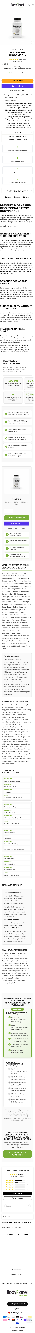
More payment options (17, 90)
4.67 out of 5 (22, 1174)
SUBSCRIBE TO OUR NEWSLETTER (17, 1283)
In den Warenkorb (17, 518)
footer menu (17, 1275)
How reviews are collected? (11, 1227)
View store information (10, 100)
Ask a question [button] (17, 1198)
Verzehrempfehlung (17, 140)
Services (17, 1279)
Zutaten (17, 132)
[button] (14, 59)
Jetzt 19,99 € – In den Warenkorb (17, 1154)
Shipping (14, 68)
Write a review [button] (18, 1193)
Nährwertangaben (17, 136)
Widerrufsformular (17, 1270)
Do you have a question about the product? (17, 190)
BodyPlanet (17, 49)
